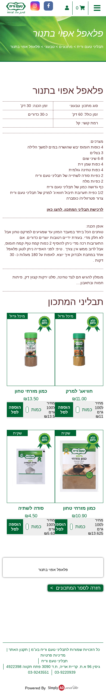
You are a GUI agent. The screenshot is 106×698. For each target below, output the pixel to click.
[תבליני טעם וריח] (15, 8)
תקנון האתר (18, 649)
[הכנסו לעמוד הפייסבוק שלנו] (48, 6)
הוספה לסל (64, 409)
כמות (87, 409)
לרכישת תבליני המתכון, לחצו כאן (75, 209)
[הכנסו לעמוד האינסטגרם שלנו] (35, 6)
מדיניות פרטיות (53, 655)
